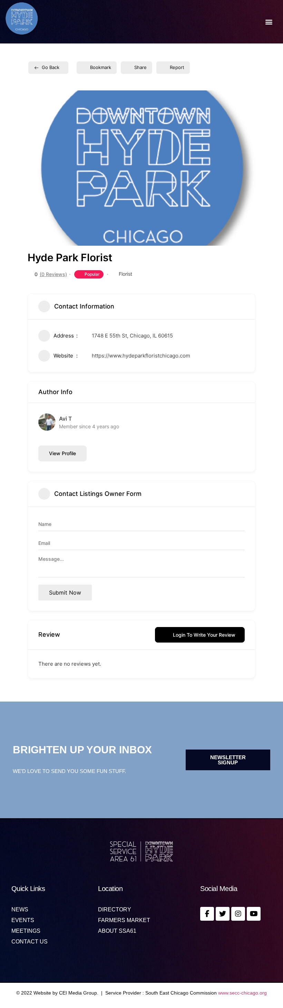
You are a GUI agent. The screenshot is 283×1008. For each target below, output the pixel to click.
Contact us (29, 942)
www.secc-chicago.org (242, 993)
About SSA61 (117, 931)
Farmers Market (124, 920)
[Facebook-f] (207, 914)
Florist (125, 274)
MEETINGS (25, 931)
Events (22, 920)
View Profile (62, 453)
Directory (114, 909)
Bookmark (100, 67)
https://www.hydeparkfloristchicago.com (141, 355)
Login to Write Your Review (204, 635)
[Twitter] (223, 914)
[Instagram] (238, 914)
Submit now (65, 592)
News (19, 909)
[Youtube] (254, 914)
